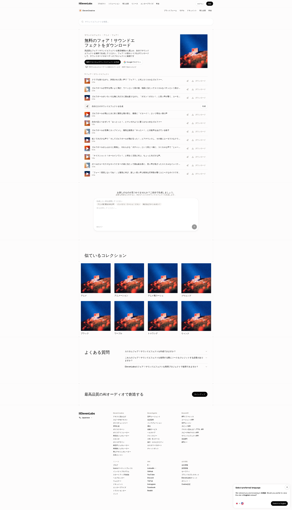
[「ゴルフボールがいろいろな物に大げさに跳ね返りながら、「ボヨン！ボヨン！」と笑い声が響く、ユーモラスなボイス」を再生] (146, 98)
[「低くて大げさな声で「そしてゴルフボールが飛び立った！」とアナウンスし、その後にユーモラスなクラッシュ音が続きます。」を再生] (146, 140)
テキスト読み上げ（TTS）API (193, 429)
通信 (149, 426)
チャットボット (153, 448)
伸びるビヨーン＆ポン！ (152, 204)
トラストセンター (119, 491)
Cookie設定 (186, 484)
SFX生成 (116, 426)
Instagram (151, 484)
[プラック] (95, 318)
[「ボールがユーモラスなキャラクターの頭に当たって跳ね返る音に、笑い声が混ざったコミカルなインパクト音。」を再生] (146, 165)
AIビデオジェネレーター (122, 452)
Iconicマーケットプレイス (123, 468)
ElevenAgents (152, 413)
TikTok (150, 481)
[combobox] (148, 21)
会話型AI (150, 420)
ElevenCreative (118, 413)
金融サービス (152, 429)
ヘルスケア (151, 432)
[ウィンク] (196, 318)
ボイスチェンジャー (120, 423)
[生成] (146, 106)
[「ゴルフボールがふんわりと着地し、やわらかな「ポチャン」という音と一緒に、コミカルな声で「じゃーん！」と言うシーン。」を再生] (146, 148)
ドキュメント (118, 484)
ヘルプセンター (118, 478)
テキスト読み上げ (119, 416)
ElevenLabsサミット (189, 478)
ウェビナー (117, 481)
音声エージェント (153, 416)
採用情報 (185, 468)
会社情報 (185, 465)
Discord (150, 478)
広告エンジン (118, 455)
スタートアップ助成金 (121, 475)
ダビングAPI (186, 426)
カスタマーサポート (154, 445)
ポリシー (185, 481)
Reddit (150, 491)
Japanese (86, 418)
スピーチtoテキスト (120, 420)
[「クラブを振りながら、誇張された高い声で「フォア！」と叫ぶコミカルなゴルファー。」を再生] (146, 81)
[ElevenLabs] (86, 3)
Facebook (151, 487)
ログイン (200, 4)
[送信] (194, 226)
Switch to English (279, 503)
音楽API (184, 439)
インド (115, 494)
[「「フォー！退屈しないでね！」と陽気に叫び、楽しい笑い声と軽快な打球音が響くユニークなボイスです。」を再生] (146, 174)
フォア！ (115, 35)
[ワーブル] (129, 318)
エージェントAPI (188, 420)
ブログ (115, 465)
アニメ (106, 35)
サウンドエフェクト (93, 35)
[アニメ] (95, 280)
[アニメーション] (129, 280)
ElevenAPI (185, 413)
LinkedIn (150, 468)
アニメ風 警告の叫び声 (106, 204)
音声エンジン (186, 423)
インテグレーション (154, 423)
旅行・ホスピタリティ (155, 442)
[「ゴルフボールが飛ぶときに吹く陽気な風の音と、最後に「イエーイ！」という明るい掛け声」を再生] (146, 115)
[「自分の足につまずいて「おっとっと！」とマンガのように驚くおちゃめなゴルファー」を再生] (146, 123)
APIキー (184, 442)
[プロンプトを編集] (187, 81)
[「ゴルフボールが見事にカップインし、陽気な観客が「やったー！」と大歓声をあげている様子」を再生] (146, 131)
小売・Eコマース (153, 439)
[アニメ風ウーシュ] (162, 280)
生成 (204, 106)
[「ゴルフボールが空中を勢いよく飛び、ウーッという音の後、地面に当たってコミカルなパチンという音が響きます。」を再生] (146, 89)
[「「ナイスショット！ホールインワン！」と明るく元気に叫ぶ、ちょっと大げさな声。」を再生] (146, 157)
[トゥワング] (162, 318)
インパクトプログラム (121, 471)
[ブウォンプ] (196, 280)
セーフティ (186, 471)
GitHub (150, 471)
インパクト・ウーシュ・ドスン (128, 204)
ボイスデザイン (118, 442)
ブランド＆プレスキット (190, 475)
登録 (209, 4)
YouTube (151, 475)
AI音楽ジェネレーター (121, 436)
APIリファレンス (188, 416)
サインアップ (199, 394)
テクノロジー (152, 436)
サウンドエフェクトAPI (190, 436)
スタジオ (116, 439)
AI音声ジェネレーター (121, 445)
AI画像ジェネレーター (121, 448)
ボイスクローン (118, 429)
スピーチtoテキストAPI (190, 432)
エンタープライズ (119, 487)
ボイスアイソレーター (121, 432)
